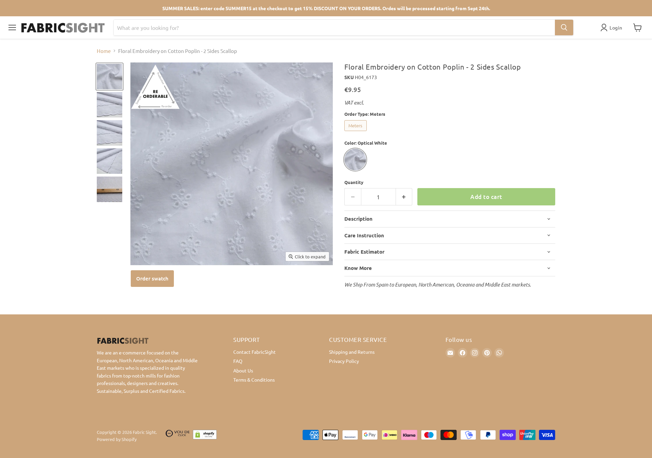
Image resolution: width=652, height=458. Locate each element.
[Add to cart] (152, 278)
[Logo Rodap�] (177, 436)
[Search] (564, 27)
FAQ (237, 361)
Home (104, 51)
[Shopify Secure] (205, 436)
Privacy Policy (344, 361)
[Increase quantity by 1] (404, 196)
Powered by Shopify (117, 439)
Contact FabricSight (254, 352)
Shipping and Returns (352, 352)
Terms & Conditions (254, 380)
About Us (243, 370)
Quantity (353, 182)
